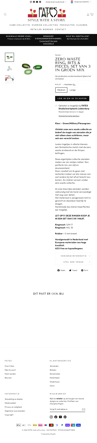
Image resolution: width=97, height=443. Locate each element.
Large (73, 90)
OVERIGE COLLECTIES (45, 25)
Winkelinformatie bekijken (69, 116)
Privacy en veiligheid (13, 407)
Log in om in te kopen (72, 98)
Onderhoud (54, 382)
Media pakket (10, 403)
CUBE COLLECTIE (20, 25)
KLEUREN (82, 25)
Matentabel (55, 378)
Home (57, 55)
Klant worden (10, 374)
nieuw (52, 386)
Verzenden (54, 366)
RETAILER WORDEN (42, 29)
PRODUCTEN (67, 25)
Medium (61, 90)
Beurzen (8, 378)
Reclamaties (55, 374)
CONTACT (60, 29)
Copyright (9, 415)
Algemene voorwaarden (15, 411)
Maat (63, 85)
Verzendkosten (61, 76)
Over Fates (9, 366)
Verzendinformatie (74, 256)
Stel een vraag (74, 262)
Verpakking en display (14, 399)
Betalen (53, 370)
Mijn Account (10, 370)
